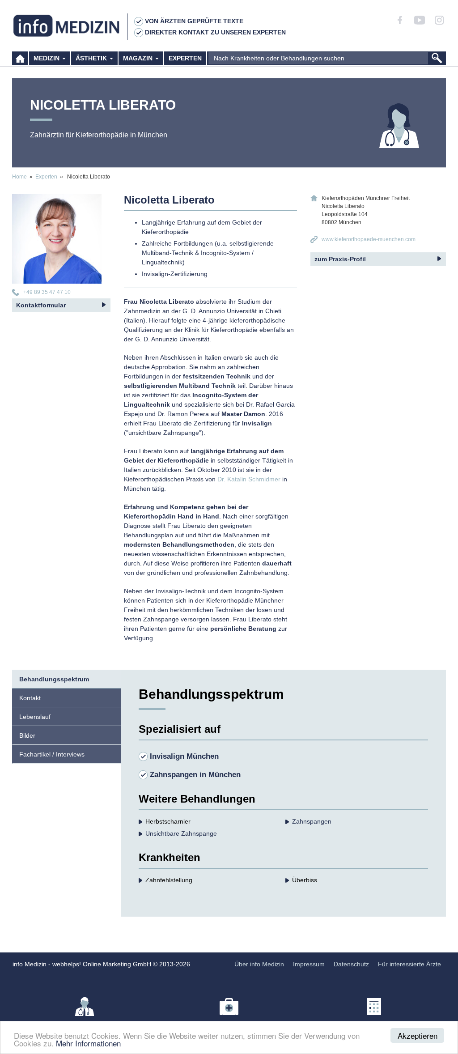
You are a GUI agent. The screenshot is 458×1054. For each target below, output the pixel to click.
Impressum (309, 964)
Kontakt (30, 697)
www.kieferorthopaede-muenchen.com (369, 239)
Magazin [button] (138, 58)
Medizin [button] (47, 58)
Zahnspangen (311, 821)
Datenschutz (351, 964)
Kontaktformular (41, 305)
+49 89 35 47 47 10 (47, 292)
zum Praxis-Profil (340, 259)
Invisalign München (184, 756)
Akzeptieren (417, 1035)
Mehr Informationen (88, 1043)
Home (19, 177)
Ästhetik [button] (92, 58)
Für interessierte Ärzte (409, 964)
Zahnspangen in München (195, 774)
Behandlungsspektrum (54, 679)
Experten (185, 58)
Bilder (27, 735)
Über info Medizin (259, 964)
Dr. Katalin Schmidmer (248, 479)
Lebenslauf (35, 716)
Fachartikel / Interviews (52, 754)
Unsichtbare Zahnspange (181, 833)
